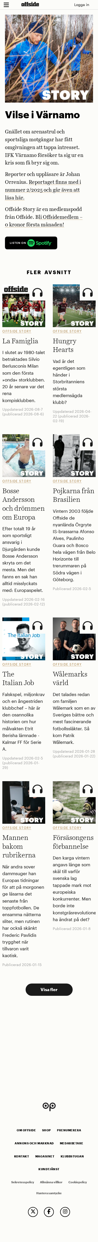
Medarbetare (71, 1143)
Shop (46, 1130)
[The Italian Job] (23, 638)
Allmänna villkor (51, 1182)
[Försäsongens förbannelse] (74, 802)
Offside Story (16, 331)
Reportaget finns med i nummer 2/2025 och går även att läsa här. (43, 190)
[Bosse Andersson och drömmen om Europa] (23, 455)
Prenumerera (69, 1130)
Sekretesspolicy (22, 1182)
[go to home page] (30, 4)
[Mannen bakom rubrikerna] (23, 802)
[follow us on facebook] (49, 1212)
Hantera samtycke (49, 1193)
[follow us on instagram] (65, 1212)
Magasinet (45, 1156)
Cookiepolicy (77, 1182)
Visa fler (49, 989)
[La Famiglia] (23, 305)
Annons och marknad (34, 1143)
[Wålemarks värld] (74, 638)
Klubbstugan (72, 1156)
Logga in (81, 4)
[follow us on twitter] (33, 1212)
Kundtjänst (48, 1169)
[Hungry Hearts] (74, 305)
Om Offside (26, 1130)
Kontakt (21, 1156)
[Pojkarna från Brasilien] (74, 455)
